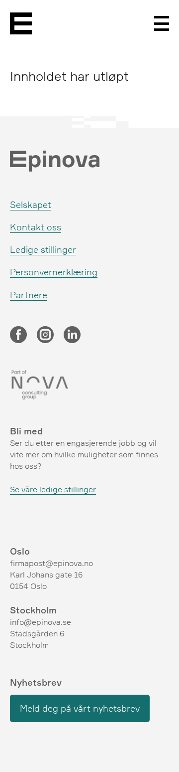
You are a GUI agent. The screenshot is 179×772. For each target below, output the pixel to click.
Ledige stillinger (43, 249)
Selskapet (30, 204)
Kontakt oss (35, 226)
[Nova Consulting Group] (89, 385)
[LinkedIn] (72, 335)
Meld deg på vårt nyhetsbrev (80, 708)
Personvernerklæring (53, 271)
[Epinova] (21, 23)
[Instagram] (45, 335)
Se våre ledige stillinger (53, 489)
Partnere (28, 294)
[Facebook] (18, 335)
